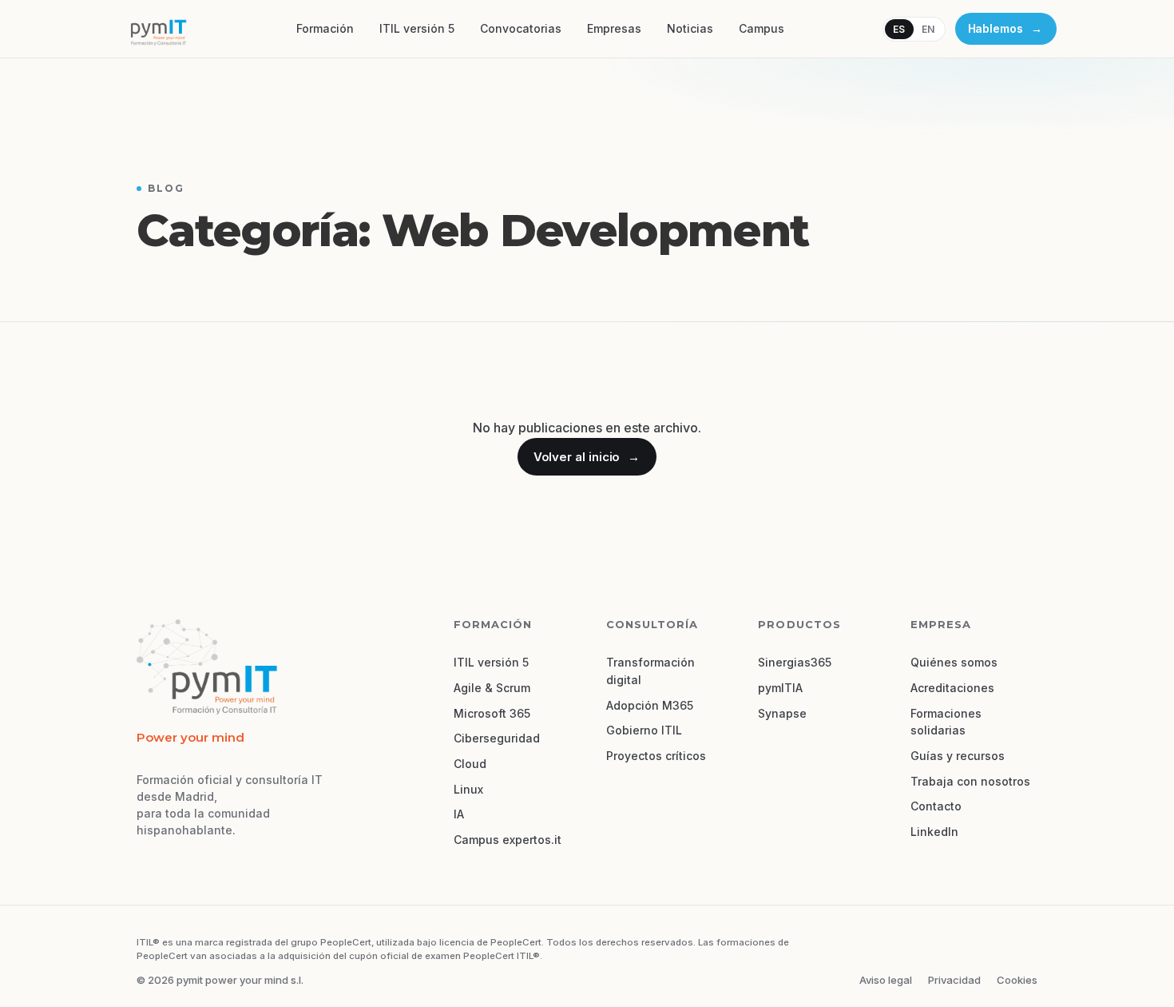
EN (928, 29)
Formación (325, 28)
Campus (761, 28)
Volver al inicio (586, 456)
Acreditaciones (952, 688)
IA (459, 814)
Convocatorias (520, 28)
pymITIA (780, 688)
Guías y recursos (957, 755)
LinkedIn (934, 831)
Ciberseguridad (497, 738)
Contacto (936, 806)
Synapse (782, 713)
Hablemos (1005, 28)
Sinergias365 (794, 662)
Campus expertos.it (507, 839)
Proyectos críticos (656, 755)
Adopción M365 (649, 705)
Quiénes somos (954, 662)
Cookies (1017, 979)
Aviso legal (885, 979)
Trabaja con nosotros (970, 781)
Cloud (470, 763)
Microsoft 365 (492, 713)
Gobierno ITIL (644, 730)
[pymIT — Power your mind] (157, 29)
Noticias (690, 28)
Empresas (614, 28)
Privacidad (954, 979)
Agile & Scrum (492, 688)
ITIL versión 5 (416, 28)
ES (899, 29)
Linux (468, 789)
